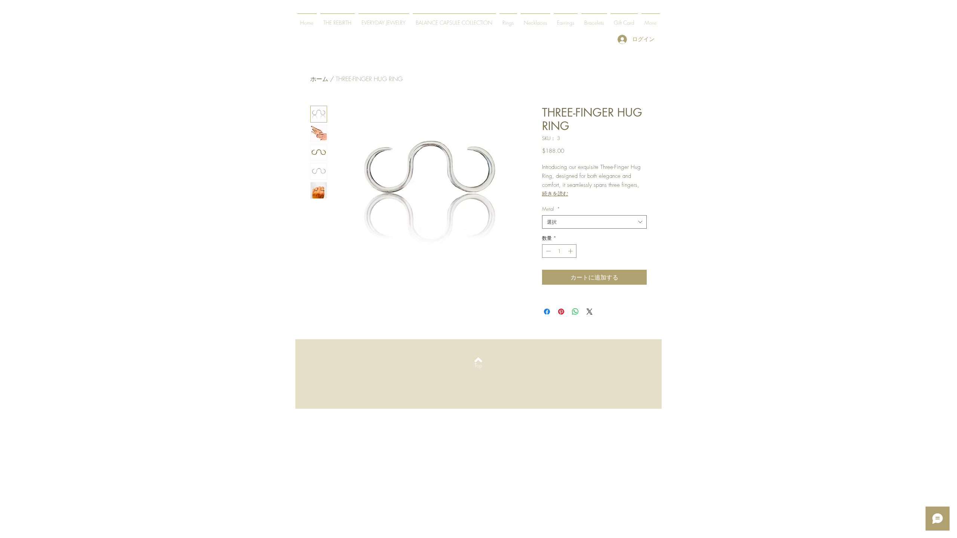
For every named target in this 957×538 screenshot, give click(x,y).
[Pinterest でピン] (561, 311)
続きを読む (555, 193)
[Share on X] (589, 311)
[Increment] (571, 251)
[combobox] (594, 222)
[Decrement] (547, 251)
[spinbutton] (559, 251)
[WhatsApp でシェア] (575, 311)
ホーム (319, 79)
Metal (551, 208)
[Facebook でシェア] (546, 311)
